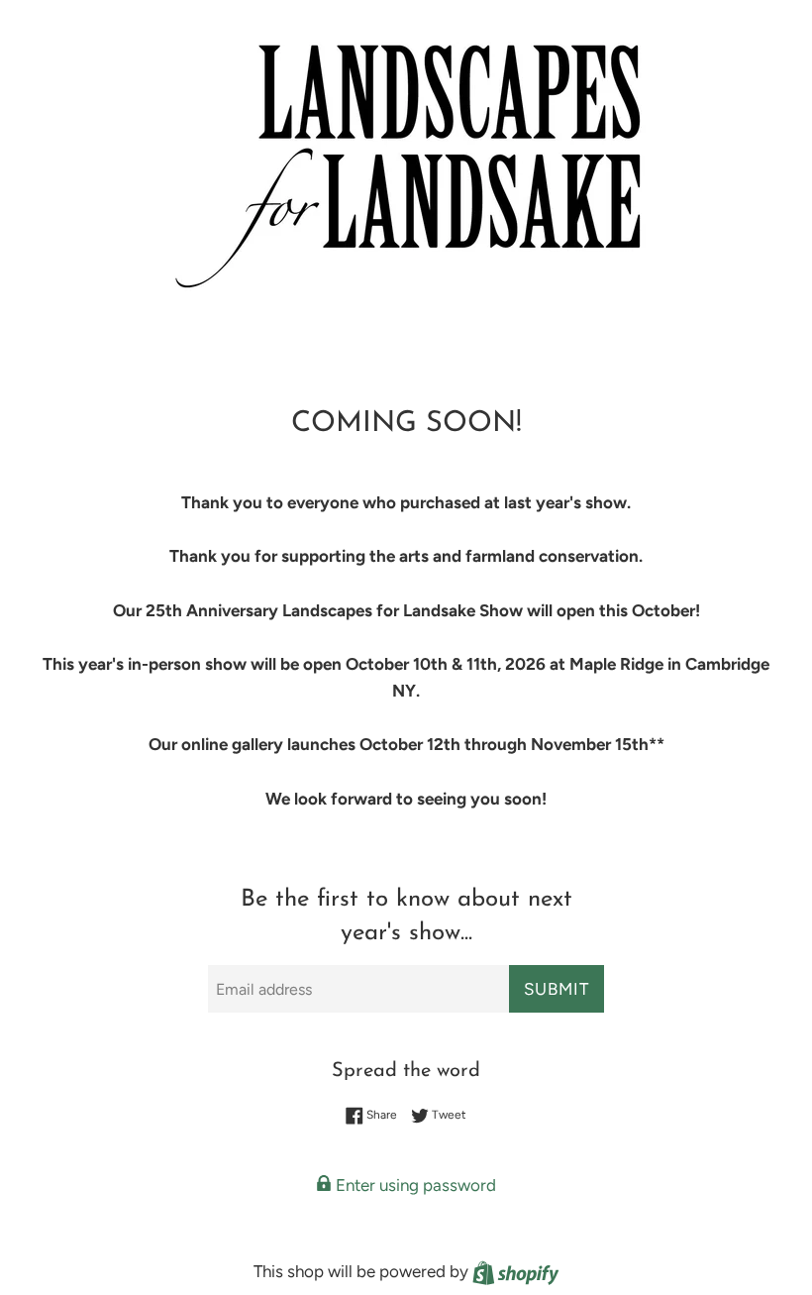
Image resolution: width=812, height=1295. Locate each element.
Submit (556, 989)
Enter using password (414, 1185)
